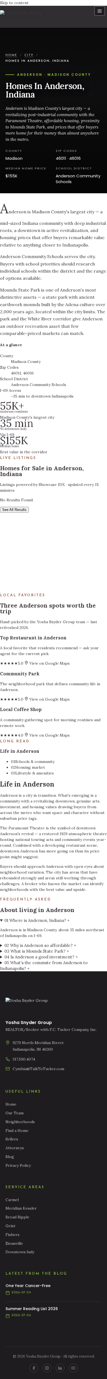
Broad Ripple (17, 1217)
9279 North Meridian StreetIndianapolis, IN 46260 (38, 1046)
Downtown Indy (19, 1251)
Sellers (11, 1139)
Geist (10, 1225)
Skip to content (14, 2)
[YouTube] (73, 1368)
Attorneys (14, 1147)
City (28, 55)
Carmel (12, 1199)
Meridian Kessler (21, 1208)
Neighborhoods (20, 1121)
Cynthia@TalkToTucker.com (38, 1068)
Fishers (12, 1234)
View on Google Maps (49, 663)
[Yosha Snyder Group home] (24, 17)
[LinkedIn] (60, 1368)
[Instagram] (47, 1368)
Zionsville (14, 1243)
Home (11, 55)
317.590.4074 (24, 1059)
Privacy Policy (18, 1165)
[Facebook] (33, 1368)
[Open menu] (99, 11)
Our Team (14, 1113)
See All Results (14, 510)
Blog (9, 1156)
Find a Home (17, 1130)
